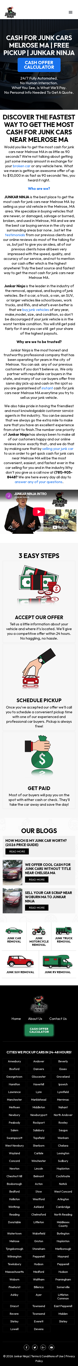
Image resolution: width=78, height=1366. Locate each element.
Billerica (39, 1287)
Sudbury (63, 1161)
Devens (39, 1329)
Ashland (39, 1207)
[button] (70, 12)
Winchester (38, 1161)
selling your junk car (57, 448)
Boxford (14, 1069)
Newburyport (38, 1115)
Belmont (38, 1176)
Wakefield (38, 1233)
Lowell (14, 1329)
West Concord (63, 1191)
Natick (63, 1184)
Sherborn (38, 1145)
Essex (63, 1069)
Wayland (14, 1153)
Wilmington (14, 1256)
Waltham (38, 1279)
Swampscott (14, 1138)
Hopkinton (63, 1168)
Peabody (14, 1122)
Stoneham (38, 1249)
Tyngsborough (14, 1249)
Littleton (38, 1222)
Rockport (39, 1122)
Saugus (63, 1130)
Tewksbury (14, 1264)
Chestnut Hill (14, 1176)
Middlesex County (63, 1224)
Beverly (63, 1061)
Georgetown (14, 1076)
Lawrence (14, 1092)
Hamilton (14, 1084)
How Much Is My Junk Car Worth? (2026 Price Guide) (36, 843)
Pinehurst (14, 1287)
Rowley (63, 1122)
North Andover (63, 1115)
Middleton (38, 1107)
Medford (38, 1272)
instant (47, 388)
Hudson (38, 1264)
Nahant (63, 1107)
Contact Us (58, 1018)
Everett (38, 1321)
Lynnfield (63, 1092)
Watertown (14, 1233)
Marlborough (63, 1249)
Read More (17, 851)
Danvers (38, 1069)
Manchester (14, 1099)
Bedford (14, 1191)
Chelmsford (38, 1214)
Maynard (63, 1256)
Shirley (14, 1321)
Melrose (14, 1241)
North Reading (63, 1214)
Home (16, 1018)
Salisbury (38, 1130)
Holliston (14, 1199)
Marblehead (38, 1099)
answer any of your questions (38, 481)
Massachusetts (14, 1272)
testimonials (15, 235)
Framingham (63, 1279)
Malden (63, 1313)
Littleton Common (63, 1296)
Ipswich (63, 1084)
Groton (38, 1241)
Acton (39, 1184)
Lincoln (38, 1168)
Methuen (14, 1107)
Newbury (14, 1115)
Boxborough (14, 1184)
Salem (14, 1130)
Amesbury (14, 1061)
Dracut (14, 1306)
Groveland (63, 1076)
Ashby (14, 1295)
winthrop (14, 1207)
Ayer (39, 1295)
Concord (14, 1161)
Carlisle (38, 1153)
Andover (38, 1061)
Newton (14, 1168)
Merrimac (63, 1099)
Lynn (39, 1092)
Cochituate (63, 1176)
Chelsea (63, 1145)
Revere (14, 1313)
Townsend (38, 1306)
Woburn (14, 1279)
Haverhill (38, 1084)
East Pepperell (63, 1306)
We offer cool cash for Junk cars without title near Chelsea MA (48, 869)
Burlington (63, 1233)
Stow (38, 1191)
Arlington (63, 1199)
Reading (14, 1214)
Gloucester (39, 1076)
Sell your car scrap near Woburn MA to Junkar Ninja (48, 897)
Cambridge (63, 1207)
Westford (39, 1199)
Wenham (63, 1138)
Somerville (63, 1287)
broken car (21, 166)
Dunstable (14, 1222)
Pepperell (39, 1256)
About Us (35, 1018)
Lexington (63, 1153)
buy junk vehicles (35, 309)
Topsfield (38, 1138)
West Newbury (14, 1145)
